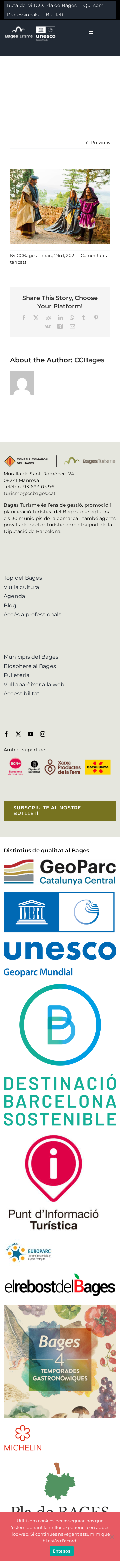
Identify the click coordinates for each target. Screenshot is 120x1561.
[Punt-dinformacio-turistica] (54, 1135)
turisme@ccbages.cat (30, 493)
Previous (100, 142)
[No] (111, 1536)
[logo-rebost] (60, 1275)
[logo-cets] (29, 1241)
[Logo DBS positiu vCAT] (60, 986)
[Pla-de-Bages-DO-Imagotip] (60, 1460)
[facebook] (6, 734)
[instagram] (42, 734)
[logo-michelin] (23, 1427)
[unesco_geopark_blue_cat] (60, 894)
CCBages (27, 255)
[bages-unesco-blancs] (31, 26)
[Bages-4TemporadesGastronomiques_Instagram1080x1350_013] (60, 1307)
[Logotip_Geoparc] (60, 861)
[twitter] (18, 734)
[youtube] (30, 734)
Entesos (62, 1551)
